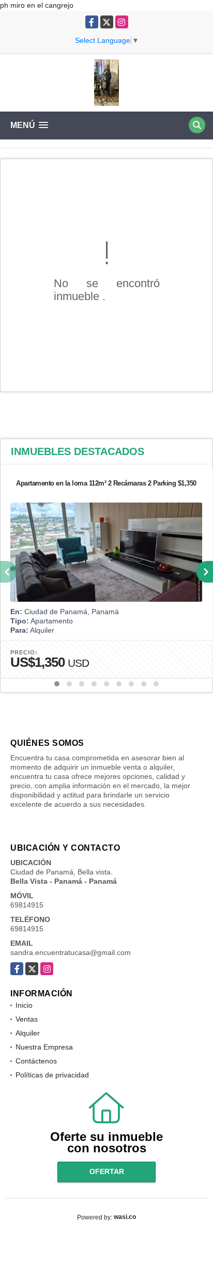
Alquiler (28, 1033)
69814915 (26, 905)
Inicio (24, 1005)
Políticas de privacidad (52, 1075)
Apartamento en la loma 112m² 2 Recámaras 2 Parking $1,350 (106, 483)
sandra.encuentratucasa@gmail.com (70, 952)
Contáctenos (36, 1061)
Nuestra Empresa (44, 1047)
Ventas (27, 1019)
